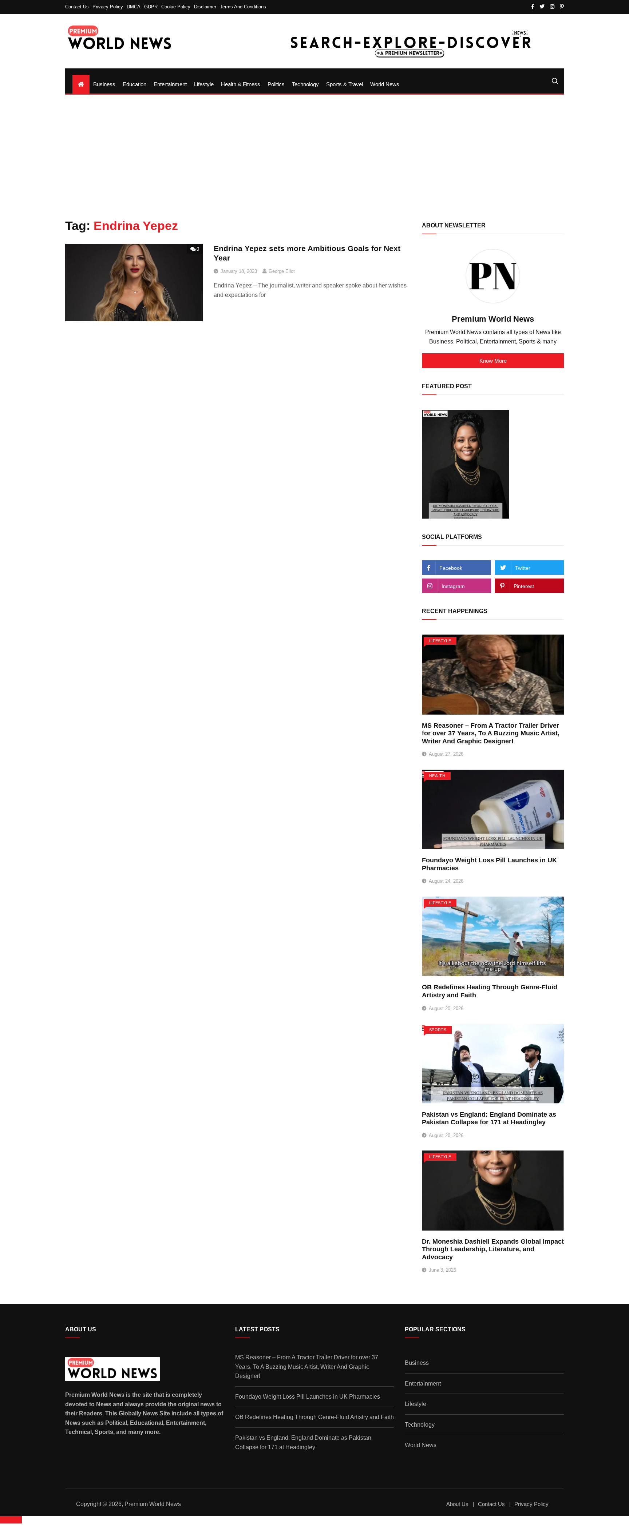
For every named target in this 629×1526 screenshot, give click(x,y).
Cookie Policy (175, 6)
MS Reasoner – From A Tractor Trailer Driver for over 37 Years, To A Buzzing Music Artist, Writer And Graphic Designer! (490, 733)
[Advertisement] (314, 156)
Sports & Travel (344, 84)
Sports (437, 1030)
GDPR (151, 6)
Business (104, 84)
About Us (457, 1504)
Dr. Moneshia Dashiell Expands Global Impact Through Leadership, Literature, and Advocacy (493, 1249)
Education (134, 84)
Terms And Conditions (243, 6)
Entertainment (170, 84)
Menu (73, 71)
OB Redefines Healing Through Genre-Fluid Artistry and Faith (314, 1417)
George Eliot (282, 271)
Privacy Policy (107, 6)
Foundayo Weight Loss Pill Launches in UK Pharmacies (307, 1397)
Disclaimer (205, 6)
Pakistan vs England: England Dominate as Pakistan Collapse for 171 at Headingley (489, 1118)
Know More (493, 361)
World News (384, 84)
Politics (276, 84)
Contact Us (77, 6)
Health (437, 776)
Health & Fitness (240, 84)
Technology (305, 84)
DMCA (134, 6)
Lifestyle (204, 84)
